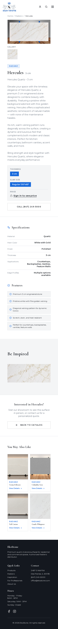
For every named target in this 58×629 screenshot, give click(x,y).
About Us (11, 584)
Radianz (19, 16)
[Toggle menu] (53, 7)
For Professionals (14, 580)
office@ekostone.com (40, 580)
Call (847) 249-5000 (29, 207)
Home (10, 16)
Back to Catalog (31, 425)
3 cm (14, 174)
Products (11, 570)
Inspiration (12, 577)
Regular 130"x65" (20, 184)
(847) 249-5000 (38, 577)
